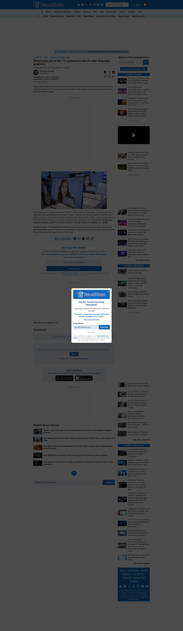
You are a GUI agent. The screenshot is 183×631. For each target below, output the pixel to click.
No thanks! (91, 332)
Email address (78, 323)
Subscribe (104, 327)
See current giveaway (91, 320)
